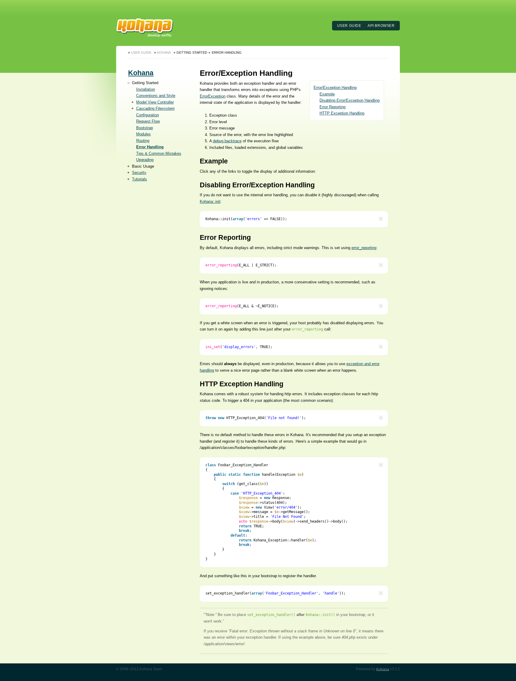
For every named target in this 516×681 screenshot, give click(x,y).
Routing (142, 140)
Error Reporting (332, 107)
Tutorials (139, 179)
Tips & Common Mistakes (158, 153)
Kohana (164, 52)
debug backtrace (227, 141)
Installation (145, 89)
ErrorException (212, 96)
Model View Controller (155, 102)
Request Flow (148, 121)
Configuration (147, 115)
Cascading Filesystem (155, 108)
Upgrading (144, 159)
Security (139, 172)
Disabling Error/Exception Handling (350, 100)
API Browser (381, 26)
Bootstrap (144, 128)
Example (327, 94)
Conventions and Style (155, 95)
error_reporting (363, 247)
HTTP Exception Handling (342, 113)
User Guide (349, 26)
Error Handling (150, 147)
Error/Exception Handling (335, 87)
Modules (143, 134)
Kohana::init (210, 201)
